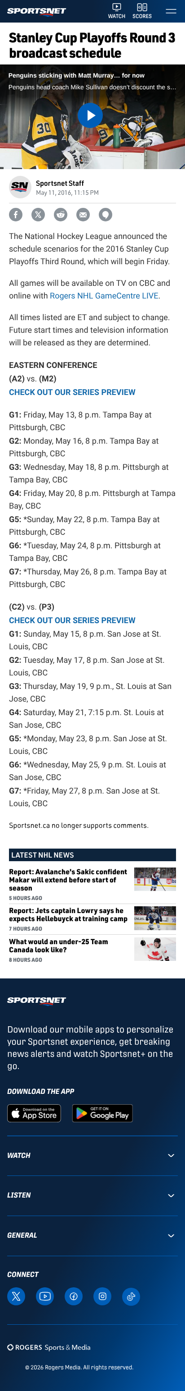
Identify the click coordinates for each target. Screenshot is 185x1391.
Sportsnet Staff (60, 183)
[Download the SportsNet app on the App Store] (34, 1112)
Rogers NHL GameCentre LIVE (104, 296)
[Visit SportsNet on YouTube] (45, 1295)
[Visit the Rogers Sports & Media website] (48, 1347)
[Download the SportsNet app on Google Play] (102, 1112)
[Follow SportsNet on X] (16, 1295)
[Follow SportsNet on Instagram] (102, 1295)
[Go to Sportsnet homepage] (36, 12)
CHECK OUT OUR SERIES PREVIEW (72, 620)
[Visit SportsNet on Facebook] (74, 1295)
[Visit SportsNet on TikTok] (131, 1296)
